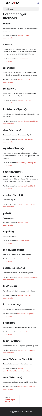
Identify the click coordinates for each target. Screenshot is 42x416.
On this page (9, 9)
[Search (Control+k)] (38, 3)
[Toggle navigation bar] (3, 2)
